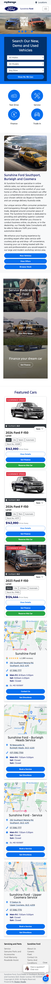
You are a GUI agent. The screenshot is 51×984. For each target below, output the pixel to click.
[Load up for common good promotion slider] (19, 31)
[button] (46, 8)
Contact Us (25, 691)
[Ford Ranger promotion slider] (32, 31)
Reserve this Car (25, 465)
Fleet (29, 954)
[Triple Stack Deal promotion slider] (29, 31)
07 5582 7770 (16, 909)
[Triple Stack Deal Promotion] (25, 23)
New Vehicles (25, 256)
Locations (42, 2)
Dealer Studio (20, 982)
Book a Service (25, 300)
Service (7, 948)
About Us (31, 948)
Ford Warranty (10, 957)
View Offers (25, 261)
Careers (30, 951)
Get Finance (25, 365)
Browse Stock (25, 267)
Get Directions (25, 697)
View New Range (25, 333)
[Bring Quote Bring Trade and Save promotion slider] (25, 31)
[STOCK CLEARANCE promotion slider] (22, 31)
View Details (25, 454)
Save (38, 429)
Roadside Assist (11, 960)
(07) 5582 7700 (16, 752)
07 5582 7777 (15, 670)
